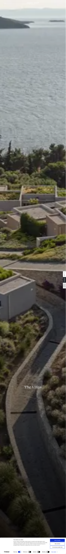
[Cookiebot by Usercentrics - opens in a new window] (6, 552)
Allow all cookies (57, 540)
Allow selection (57, 543)
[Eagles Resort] (33, 3)
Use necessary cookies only (57, 547)
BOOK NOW (64, 280)
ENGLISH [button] (61, 3)
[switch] (29, 552)
